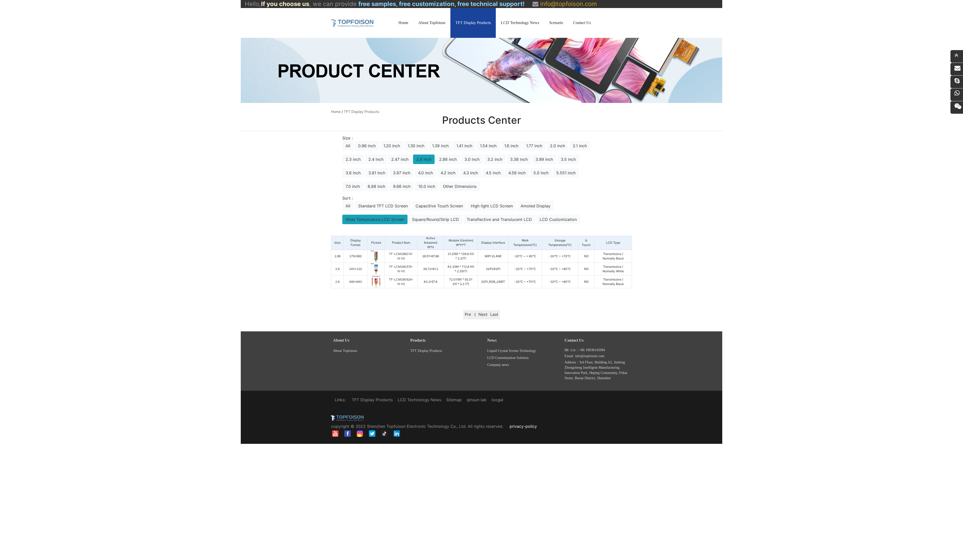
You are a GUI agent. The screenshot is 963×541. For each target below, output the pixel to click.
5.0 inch (540, 172)
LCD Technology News (520, 23)
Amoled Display (535, 205)
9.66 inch (402, 186)
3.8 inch (353, 172)
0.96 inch (367, 145)
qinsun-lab (477, 399)
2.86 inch (448, 159)
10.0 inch (426, 186)
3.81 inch (376, 172)
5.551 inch (566, 172)
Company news (498, 365)
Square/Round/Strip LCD (435, 219)
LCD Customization (558, 219)
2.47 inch (400, 159)
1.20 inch (391, 145)
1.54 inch (488, 145)
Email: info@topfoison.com (584, 356)
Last (494, 314)
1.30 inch (416, 145)
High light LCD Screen (492, 205)
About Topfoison (431, 23)
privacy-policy (523, 426)
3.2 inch (494, 159)
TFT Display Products (473, 23)
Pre (468, 314)
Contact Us (582, 23)
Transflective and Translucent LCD (499, 219)
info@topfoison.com (567, 4)
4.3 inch (470, 172)
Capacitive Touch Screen (439, 205)
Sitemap (454, 399)
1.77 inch (534, 145)
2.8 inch (423, 159)
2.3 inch (353, 159)
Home (403, 23)
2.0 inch (557, 145)
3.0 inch (471, 159)
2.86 (338, 256)
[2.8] (376, 268)
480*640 (355, 282)
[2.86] (376, 256)
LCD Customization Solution (508, 358)
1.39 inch (440, 145)
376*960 (355, 256)
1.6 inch (511, 145)
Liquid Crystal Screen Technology (511, 351)
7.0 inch (353, 186)
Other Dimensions (459, 186)
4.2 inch (448, 172)
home (336, 111)
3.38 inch (519, 159)
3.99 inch (544, 159)
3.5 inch (568, 159)
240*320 (355, 269)
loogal (497, 399)
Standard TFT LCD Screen (383, 205)
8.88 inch (376, 186)
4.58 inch (517, 172)
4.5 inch (493, 172)
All (348, 145)
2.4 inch (375, 159)
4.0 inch (425, 172)
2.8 (337, 269)
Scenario (556, 23)
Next (483, 314)
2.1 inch (580, 145)
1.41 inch (464, 145)
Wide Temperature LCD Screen (375, 219)
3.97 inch (401, 172)
